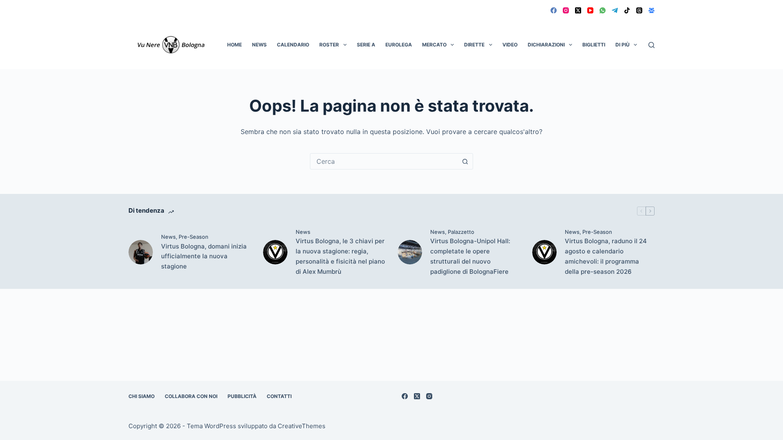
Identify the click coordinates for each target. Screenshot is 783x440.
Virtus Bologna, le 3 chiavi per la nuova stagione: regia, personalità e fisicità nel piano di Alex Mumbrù (340, 256)
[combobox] (383, 161)
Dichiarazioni (546, 45)
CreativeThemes (301, 426)
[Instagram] (566, 10)
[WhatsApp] (602, 10)
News (259, 45)
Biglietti (593, 45)
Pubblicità (242, 396)
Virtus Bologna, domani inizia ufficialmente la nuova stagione (204, 256)
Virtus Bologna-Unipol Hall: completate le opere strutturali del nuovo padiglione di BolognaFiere (470, 256)
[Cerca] (651, 45)
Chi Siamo (141, 396)
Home (234, 45)
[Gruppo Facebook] (651, 10)
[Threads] (639, 10)
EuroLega (398, 45)
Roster (329, 45)
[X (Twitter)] (578, 10)
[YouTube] (590, 10)
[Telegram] (615, 10)
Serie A (366, 45)
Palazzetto (461, 232)
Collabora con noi (191, 396)
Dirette (474, 45)
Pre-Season (193, 236)
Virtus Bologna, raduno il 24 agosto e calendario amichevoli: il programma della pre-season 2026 (606, 256)
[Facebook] (554, 10)
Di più (622, 45)
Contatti (279, 396)
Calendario (293, 45)
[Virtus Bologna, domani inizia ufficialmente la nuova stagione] (140, 252)
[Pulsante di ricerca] (465, 161)
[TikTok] (627, 10)
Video (510, 45)
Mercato (434, 45)
